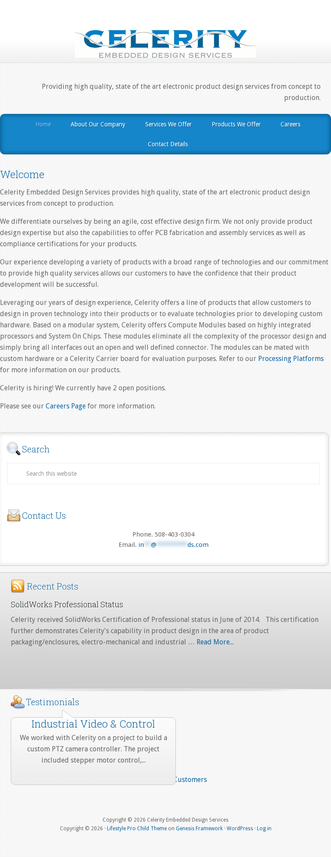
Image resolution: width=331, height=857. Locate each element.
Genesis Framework (199, 829)
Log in (264, 829)
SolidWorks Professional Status (67, 604)
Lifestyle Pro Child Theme (137, 829)
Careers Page (66, 406)
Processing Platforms (291, 359)
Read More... (215, 642)
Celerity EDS (165, 43)
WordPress (240, 829)
